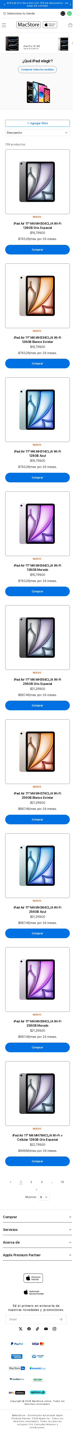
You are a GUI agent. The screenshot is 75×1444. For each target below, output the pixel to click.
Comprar (10, 1217)
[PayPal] (17, 1343)
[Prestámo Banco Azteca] (38, 1380)
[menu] (4, 25)
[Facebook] (29, 1329)
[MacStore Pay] (17, 1368)
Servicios (10, 1230)
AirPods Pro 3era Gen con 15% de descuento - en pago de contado (37, 4)
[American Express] (17, 1356)
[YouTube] (46, 1329)
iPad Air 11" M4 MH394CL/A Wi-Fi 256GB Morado (37, 1023)
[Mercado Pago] (38, 1356)
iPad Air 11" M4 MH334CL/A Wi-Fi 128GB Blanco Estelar (37, 340)
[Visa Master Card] (38, 1343)
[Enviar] (61, 1319)
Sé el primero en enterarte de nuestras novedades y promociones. (36, 1308)
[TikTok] (37, 1329)
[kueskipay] (38, 1368)
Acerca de (11, 1242)
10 (62, 1182)
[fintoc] (17, 1393)
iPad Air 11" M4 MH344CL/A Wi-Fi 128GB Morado (37, 568)
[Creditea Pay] (17, 1379)
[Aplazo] (38, 1392)
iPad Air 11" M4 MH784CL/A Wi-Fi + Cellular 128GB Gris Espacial (37, 1137)
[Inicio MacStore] (37, 25)
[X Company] (20, 1329)
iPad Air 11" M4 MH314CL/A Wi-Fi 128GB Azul (37, 454)
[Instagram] (54, 1329)
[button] (4, 4)
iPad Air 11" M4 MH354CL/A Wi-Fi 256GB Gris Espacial (37, 682)
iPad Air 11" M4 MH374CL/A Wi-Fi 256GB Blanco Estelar (37, 796)
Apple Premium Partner (22, 1255)
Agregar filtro (39, 123)
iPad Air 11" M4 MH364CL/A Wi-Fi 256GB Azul (37, 910)
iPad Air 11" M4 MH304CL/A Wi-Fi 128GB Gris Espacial (37, 226)
